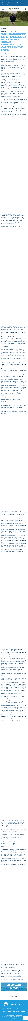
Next (16, 996)
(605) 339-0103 (10, 1015)
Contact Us (5, 5)
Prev (12, 996)
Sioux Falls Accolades (8, 1)
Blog (21, 3)
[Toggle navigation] (3, 9)
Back (4, 28)
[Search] (24, 8)
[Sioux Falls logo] (14, 9)
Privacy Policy (7, 1011)
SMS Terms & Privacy (19, 1011)
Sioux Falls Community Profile (10, 3)
